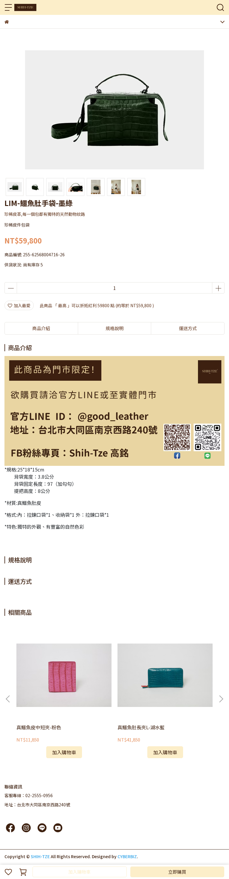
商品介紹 (41, 328)
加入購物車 (79, 872)
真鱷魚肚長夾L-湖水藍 (141, 727)
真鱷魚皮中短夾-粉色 (38, 727)
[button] (221, 698)
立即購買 (177, 872)
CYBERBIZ (127, 856)
